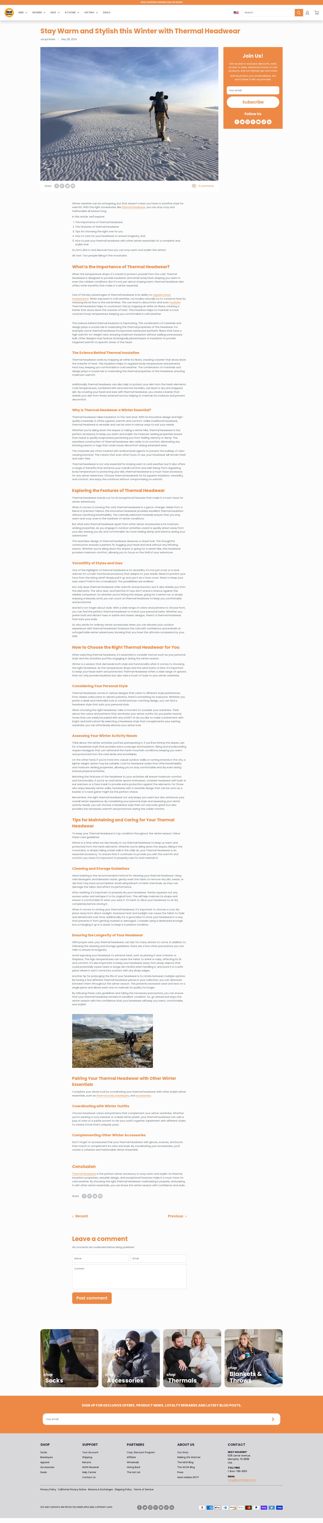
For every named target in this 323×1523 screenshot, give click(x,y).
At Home (70, 12)
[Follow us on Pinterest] (253, 122)
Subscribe (253, 102)
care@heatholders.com (242, 1480)
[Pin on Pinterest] (62, 186)
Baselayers (46, 1457)
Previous (175, 1216)
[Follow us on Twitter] (242, 122)
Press (180, 1472)
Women (37, 12)
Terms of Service (144, 1489)
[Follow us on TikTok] (263, 122)
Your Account (90, 1452)
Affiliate (131, 1457)
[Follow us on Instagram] (247, 122)
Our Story (182, 1452)
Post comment (91, 1298)
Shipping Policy (123, 1489)
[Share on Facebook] (56, 186)
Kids (53, 12)
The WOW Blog (186, 1467)
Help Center (89, 1472)
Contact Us (89, 1477)
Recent (82, 1216)
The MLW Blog (185, 1462)
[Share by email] (72, 186)
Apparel (44, 1462)
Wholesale (133, 1462)
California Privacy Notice (72, 1489)
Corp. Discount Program (141, 1452)
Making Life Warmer (189, 1457)
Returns (86, 1462)
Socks (43, 1452)
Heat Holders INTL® (188, 1477)
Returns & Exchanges (100, 1489)
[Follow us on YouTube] (258, 122)
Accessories (47, 1467)
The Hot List (133, 1472)
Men (21, 12)
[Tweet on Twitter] (67, 186)
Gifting (89, 12)
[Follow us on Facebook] (237, 122)
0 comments (206, 186)
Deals (106, 12)
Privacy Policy (48, 1489)
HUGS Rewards (90, 1467)
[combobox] (268, 12)
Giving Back (133, 1467)
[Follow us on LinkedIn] (269, 122)
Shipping (87, 1457)
